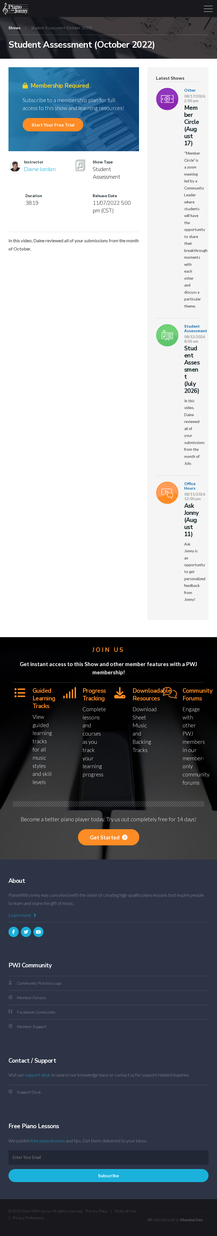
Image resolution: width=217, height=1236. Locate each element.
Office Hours (190, 485)
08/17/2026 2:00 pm (194, 98)
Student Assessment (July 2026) (191, 369)
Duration (33, 195)
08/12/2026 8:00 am (194, 339)
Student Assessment (195, 328)
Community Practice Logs (39, 983)
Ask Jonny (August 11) (191, 520)
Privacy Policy (97, 1211)
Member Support (32, 1026)
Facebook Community (36, 1012)
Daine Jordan (40, 169)
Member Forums (31, 997)
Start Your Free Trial (53, 124)
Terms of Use (125, 1211)
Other (190, 90)
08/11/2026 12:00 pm (194, 496)
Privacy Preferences (28, 1218)
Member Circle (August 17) (191, 125)
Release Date (105, 195)
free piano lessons (48, 1140)
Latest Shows (170, 78)
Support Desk (29, 1092)
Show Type (103, 162)
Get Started (105, 837)
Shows (14, 28)
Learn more (20, 915)
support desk (37, 1074)
